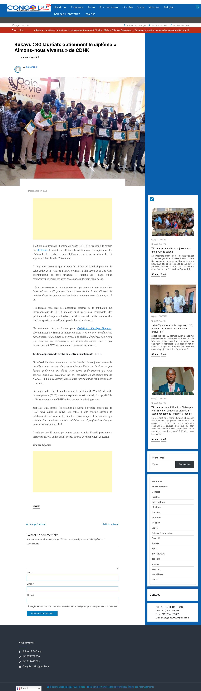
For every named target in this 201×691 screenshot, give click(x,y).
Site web (30, 595)
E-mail (30, 584)
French (24, 688)
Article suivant (111, 524)
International (158, 502)
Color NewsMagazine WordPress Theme (114, 686)
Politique (60, 7)
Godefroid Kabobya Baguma (94, 328)
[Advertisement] (72, 219)
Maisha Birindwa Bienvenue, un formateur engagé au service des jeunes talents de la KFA (117, 30)
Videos (155, 564)
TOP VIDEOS (158, 553)
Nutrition (156, 512)
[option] (117, 30)
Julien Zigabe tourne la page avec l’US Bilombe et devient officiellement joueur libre (171, 328)
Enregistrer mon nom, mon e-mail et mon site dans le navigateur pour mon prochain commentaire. (73, 606)
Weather (156, 569)
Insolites (90, 13)
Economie (76, 7)
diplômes (41, 250)
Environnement (109, 7)
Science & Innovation (67, 13)
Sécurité (156, 538)
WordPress (157, 574)
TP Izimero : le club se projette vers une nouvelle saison (170, 250)
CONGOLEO (31, 67)
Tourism (156, 558)
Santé (91, 7)
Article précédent (36, 524)
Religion (169, 7)
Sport (140, 7)
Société (128, 7)
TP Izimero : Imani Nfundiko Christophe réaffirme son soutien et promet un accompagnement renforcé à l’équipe (172, 410)
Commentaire (33, 544)
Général (155, 274)
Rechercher (158, 457)
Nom (29, 572)
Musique (154, 7)
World (155, 579)
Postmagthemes (146, 686)
